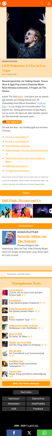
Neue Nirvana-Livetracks (17, 146)
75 (45, 345)
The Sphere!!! (13, 122)
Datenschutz (38, 398)
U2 (3, 100)
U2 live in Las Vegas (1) (17, 137)
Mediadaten (14, 404)
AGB (14, 409)
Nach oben (26, 392)
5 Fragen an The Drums (17, 171)
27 (13, 356)
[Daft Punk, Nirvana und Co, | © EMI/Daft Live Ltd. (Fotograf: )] (42, 211)
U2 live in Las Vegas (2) (17, 141)
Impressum (13, 398)
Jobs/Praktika (38, 404)
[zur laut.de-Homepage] (3, 3)
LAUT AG (33, 426)
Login (48, 3)
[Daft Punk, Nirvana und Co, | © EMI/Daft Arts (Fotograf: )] (5, 211)
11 (41, 328)
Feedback (38, 409)
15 (38, 311)
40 (44, 303)
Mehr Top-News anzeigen (26, 383)
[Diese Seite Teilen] (14, 433)
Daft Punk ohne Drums (16, 166)
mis (20, 96)
